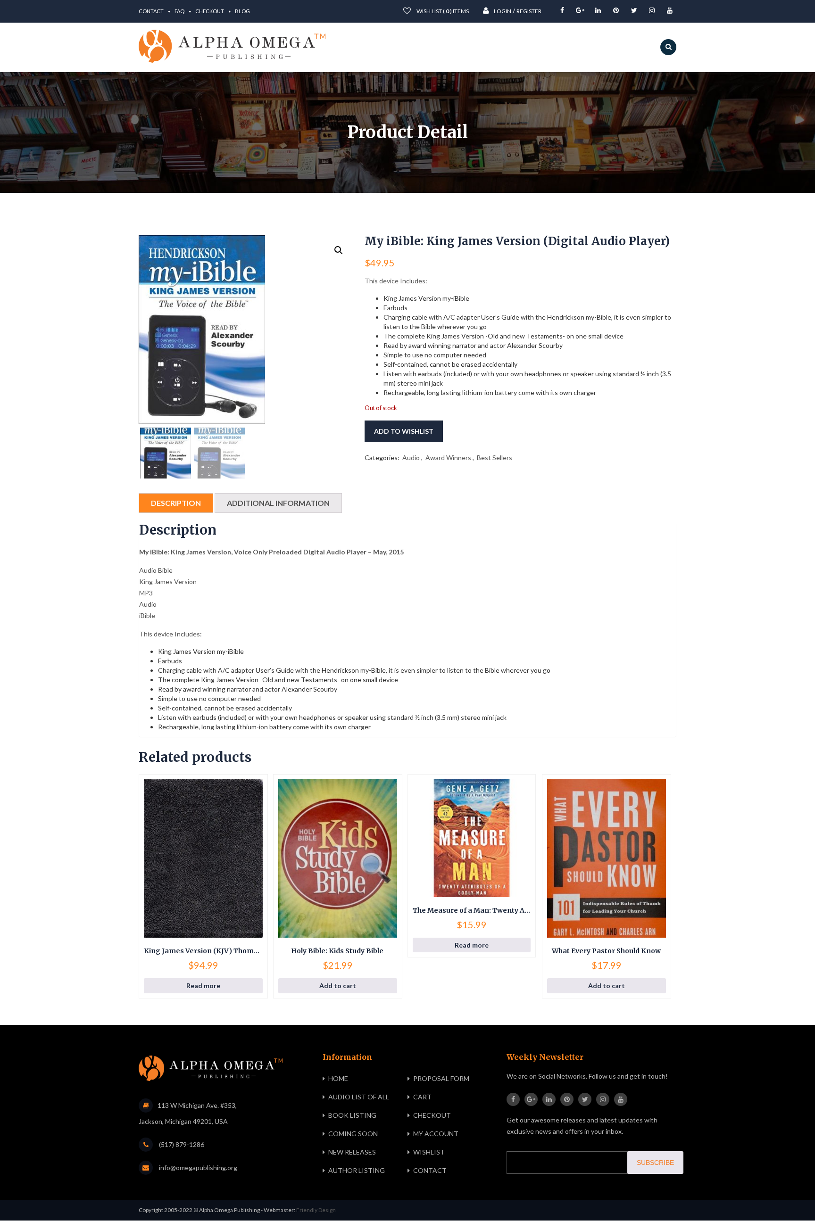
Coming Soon (353, 1134)
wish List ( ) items (442, 11)
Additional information (278, 502)
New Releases (352, 1152)
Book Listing (352, 1115)
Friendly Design (316, 1209)
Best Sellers (494, 458)
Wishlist (429, 1152)
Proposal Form (441, 1078)
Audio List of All (358, 1097)
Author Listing (356, 1170)
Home (338, 1078)
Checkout (209, 11)
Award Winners (448, 458)
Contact (151, 11)
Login (502, 11)
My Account (435, 1134)
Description (176, 502)
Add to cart (337, 986)
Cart (422, 1097)
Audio (411, 458)
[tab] (176, 503)
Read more (203, 986)
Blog (242, 11)
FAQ (179, 11)
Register (528, 11)
